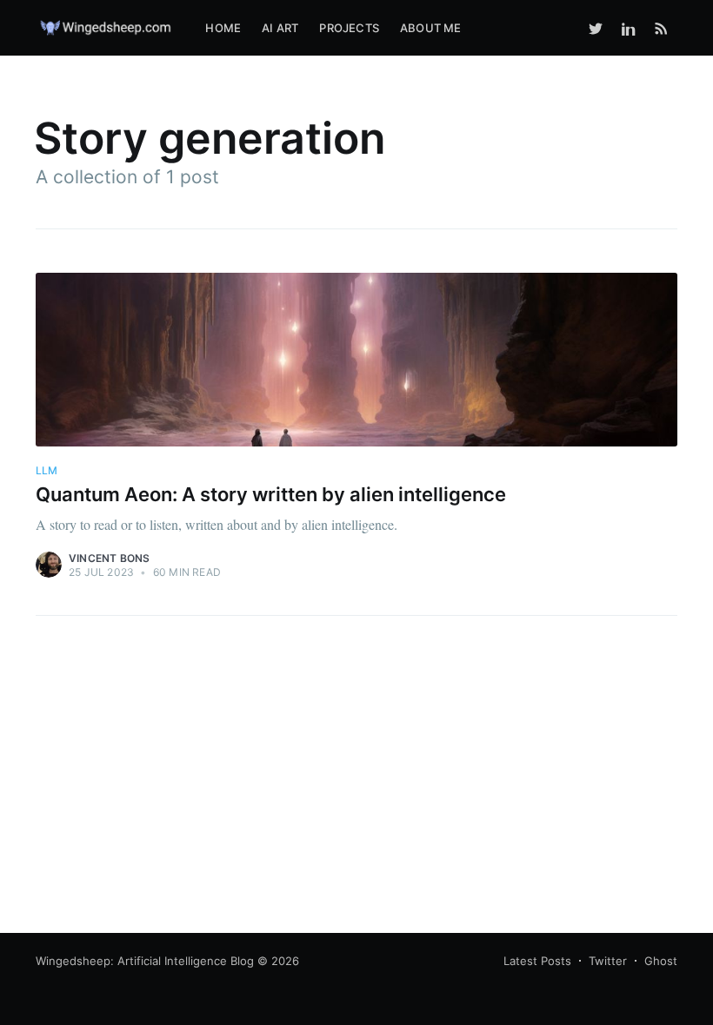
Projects (349, 28)
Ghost (660, 961)
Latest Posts (537, 961)
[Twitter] (595, 28)
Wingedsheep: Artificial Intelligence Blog (145, 961)
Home (223, 28)
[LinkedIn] (628, 28)
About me (431, 28)
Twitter (608, 961)
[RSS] (661, 28)
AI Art (280, 28)
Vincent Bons (109, 558)
